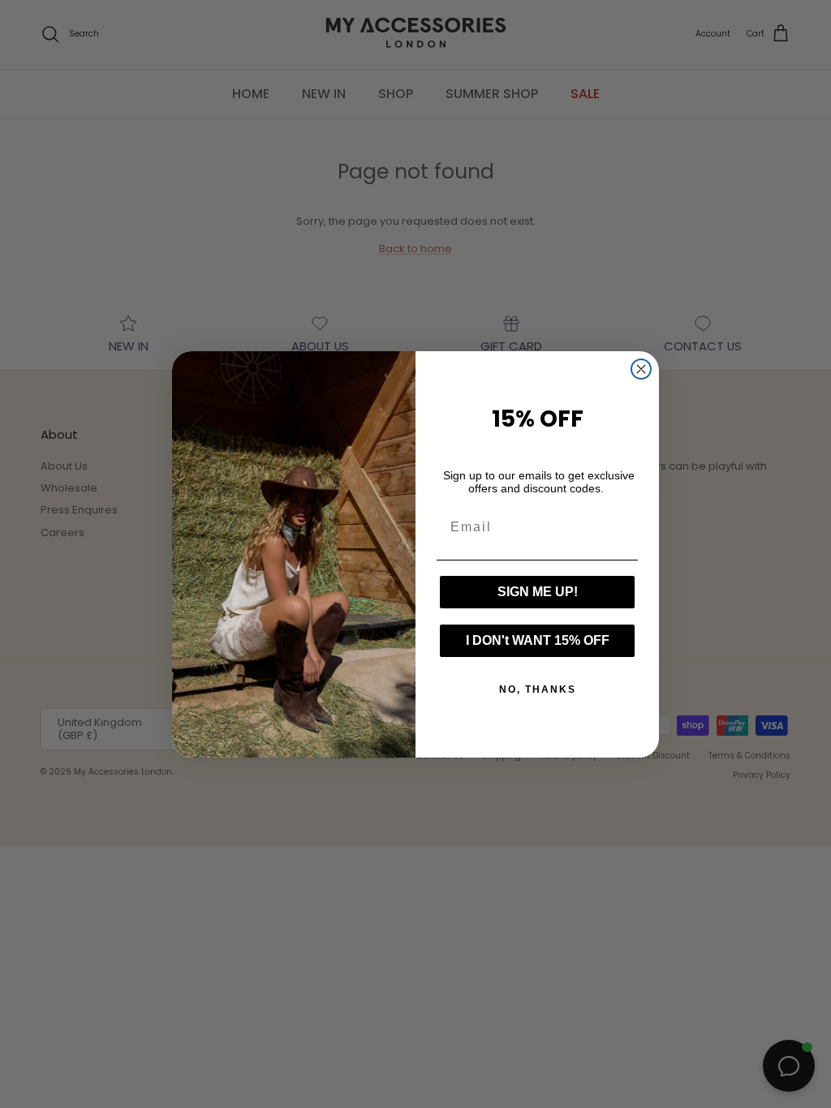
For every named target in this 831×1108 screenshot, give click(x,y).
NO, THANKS (537, 689)
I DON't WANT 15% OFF (537, 640)
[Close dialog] (641, 369)
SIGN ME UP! (537, 592)
